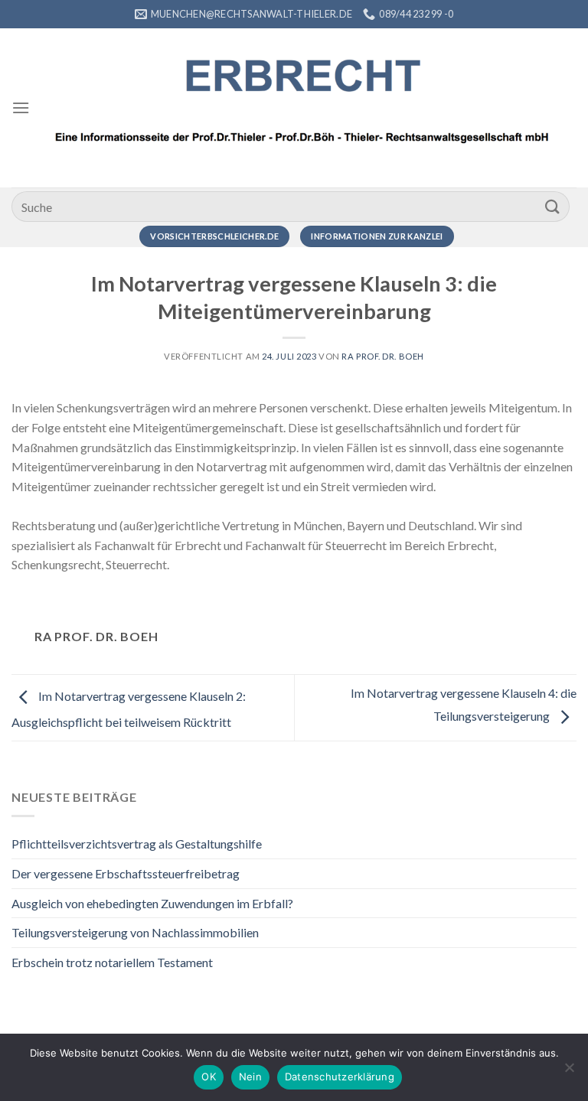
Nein (250, 1076)
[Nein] (569, 1072)
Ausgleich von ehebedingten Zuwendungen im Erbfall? (152, 903)
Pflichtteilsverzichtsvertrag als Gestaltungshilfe (136, 843)
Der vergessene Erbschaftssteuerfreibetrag (125, 873)
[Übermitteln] (552, 206)
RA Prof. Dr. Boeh (382, 356)
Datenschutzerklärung (339, 1076)
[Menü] (20, 107)
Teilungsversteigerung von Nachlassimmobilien (135, 932)
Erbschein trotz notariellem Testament (112, 962)
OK (208, 1076)
